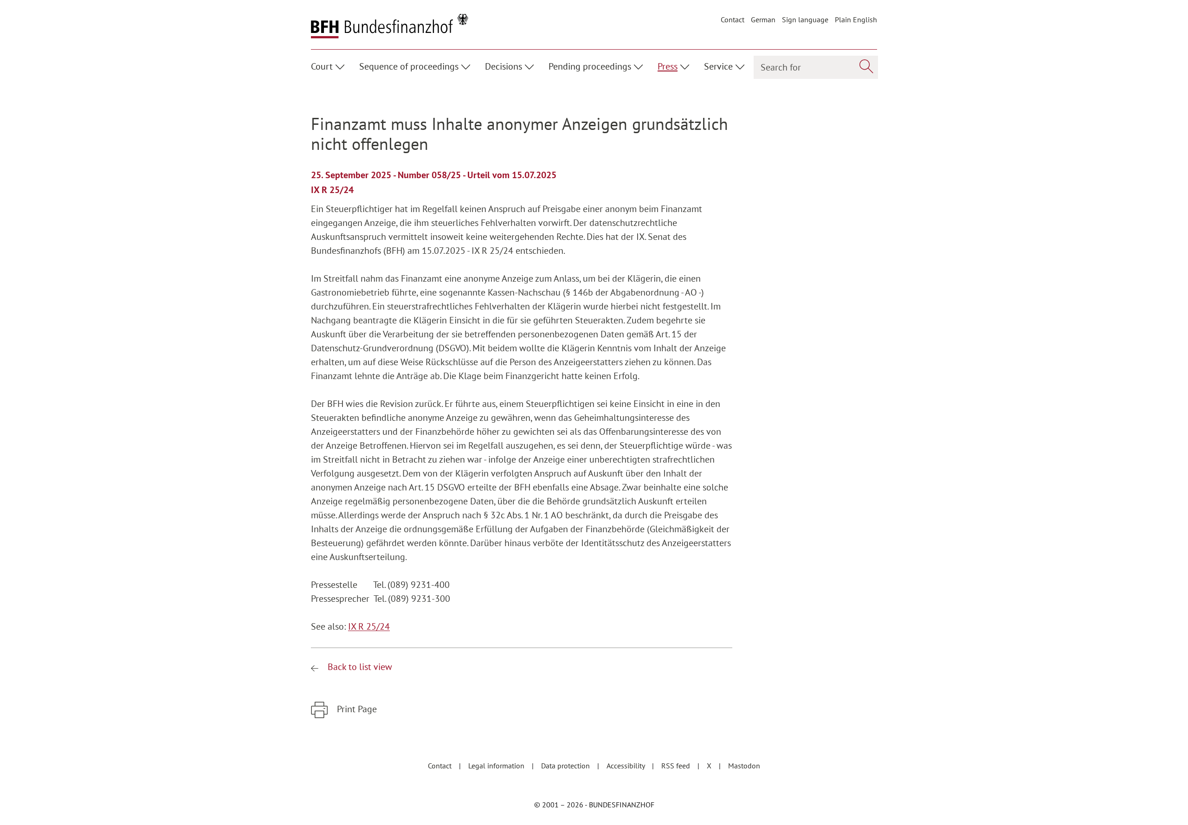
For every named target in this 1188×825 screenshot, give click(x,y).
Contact (732, 19)
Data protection (566, 765)
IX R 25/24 (369, 626)
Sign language (805, 19)
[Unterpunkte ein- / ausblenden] (341, 65)
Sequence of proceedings (408, 66)
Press (668, 66)
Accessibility (626, 765)
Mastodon (744, 765)
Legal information (497, 765)
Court (322, 66)
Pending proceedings (590, 66)
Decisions (503, 66)
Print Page (356, 709)
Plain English (856, 19)
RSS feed (676, 765)
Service (718, 66)
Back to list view (358, 667)
